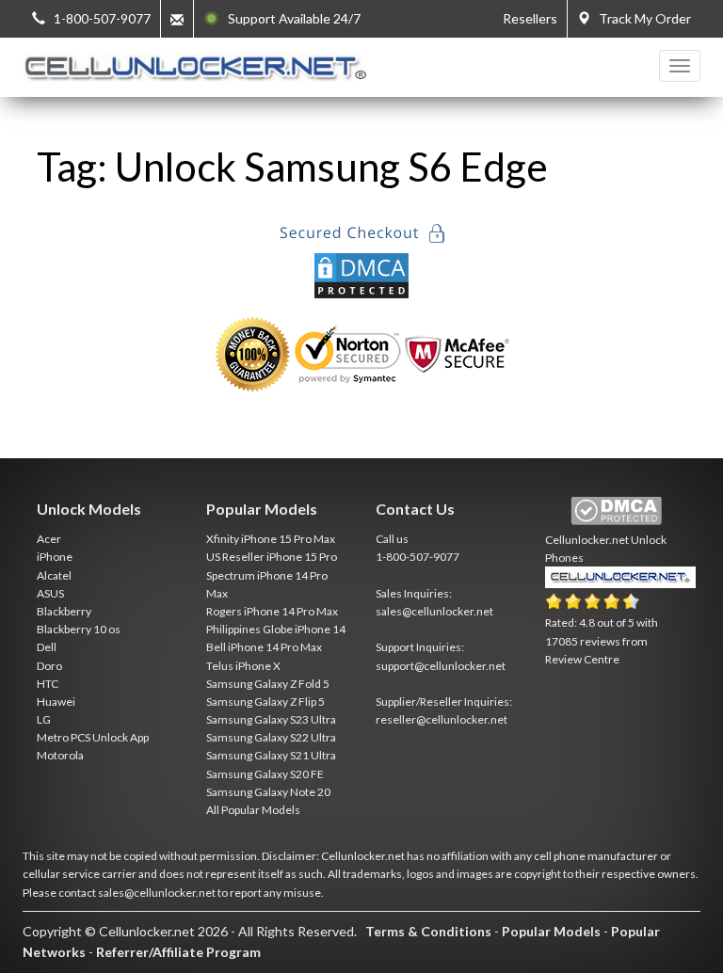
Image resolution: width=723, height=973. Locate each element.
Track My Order (640, 18)
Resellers (530, 18)
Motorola (60, 755)
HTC (47, 684)
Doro (49, 666)
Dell (46, 647)
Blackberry (64, 611)
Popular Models (551, 931)
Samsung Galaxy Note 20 (268, 792)
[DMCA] (361, 273)
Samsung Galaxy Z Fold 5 (267, 684)
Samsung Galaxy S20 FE (265, 774)
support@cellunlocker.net (441, 666)
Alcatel (54, 575)
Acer (49, 539)
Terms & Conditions (428, 931)
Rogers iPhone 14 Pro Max (272, 611)
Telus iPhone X (243, 666)
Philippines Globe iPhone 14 (275, 629)
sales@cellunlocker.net (434, 611)
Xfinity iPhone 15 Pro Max (270, 539)
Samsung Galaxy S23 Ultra (271, 719)
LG (44, 719)
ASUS (50, 593)
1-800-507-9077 (417, 557)
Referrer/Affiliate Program (178, 952)
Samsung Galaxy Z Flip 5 (265, 701)
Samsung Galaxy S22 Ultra (271, 737)
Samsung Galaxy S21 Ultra (271, 755)
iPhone (54, 557)
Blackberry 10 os (78, 629)
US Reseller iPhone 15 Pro (271, 557)
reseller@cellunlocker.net (441, 719)
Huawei (56, 701)
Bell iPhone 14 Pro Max (264, 647)
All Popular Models (253, 810)
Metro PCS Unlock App (93, 737)
